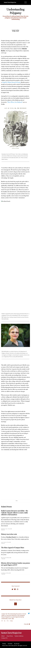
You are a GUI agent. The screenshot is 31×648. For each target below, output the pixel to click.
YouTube (10, 643)
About (3, 636)
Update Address (19, 636)
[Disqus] (15, 480)
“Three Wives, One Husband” (14, 102)
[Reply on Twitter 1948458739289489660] (2, 621)
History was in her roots (9, 534)
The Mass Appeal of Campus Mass (12, 547)
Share (17, 500)
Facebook (16, 643)
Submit (15, 604)
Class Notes (9, 636)
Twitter (4, 643)
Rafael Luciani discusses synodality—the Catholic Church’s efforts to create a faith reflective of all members (14, 512)
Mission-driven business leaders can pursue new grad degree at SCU (15, 564)
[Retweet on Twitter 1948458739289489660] (5, 621)
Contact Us (4, 638)
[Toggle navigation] (25, 2)
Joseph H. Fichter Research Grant (11, 82)
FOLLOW (26, 624)
